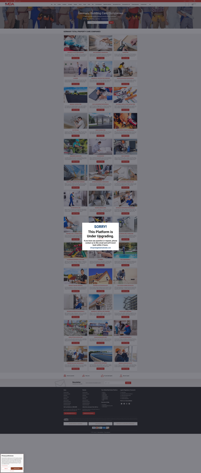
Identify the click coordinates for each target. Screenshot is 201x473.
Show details (12, 470)
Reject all (6, 468)
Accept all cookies (17, 468)
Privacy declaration (5, 465)
